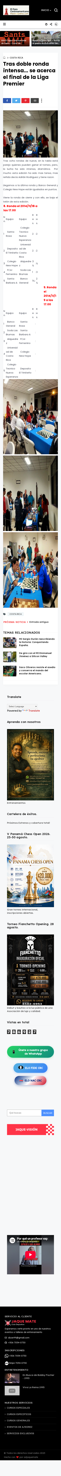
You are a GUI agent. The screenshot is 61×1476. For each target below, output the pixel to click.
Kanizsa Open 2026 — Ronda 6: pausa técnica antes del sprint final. (46, 43)
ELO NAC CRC (30, 1080)
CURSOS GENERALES (18, 1420)
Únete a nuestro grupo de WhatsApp (30, 1051)
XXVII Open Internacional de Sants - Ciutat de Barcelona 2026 (13, 43)
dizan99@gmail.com (18, 1337)
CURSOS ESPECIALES (18, 1407)
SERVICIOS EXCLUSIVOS (20, 1433)
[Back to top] (56, 1471)
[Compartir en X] (16, 100)
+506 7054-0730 (16, 1342)
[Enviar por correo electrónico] (35, 100)
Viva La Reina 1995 (33, 1387)
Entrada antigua (38, 621)
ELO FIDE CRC (34, 1068)
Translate (34, 710)
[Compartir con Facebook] (7, 100)
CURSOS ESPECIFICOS (19, 1414)
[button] (46, 10)
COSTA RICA (16, 57)
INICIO (45, 10)
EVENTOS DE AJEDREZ (19, 1427)
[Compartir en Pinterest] (25, 100)
